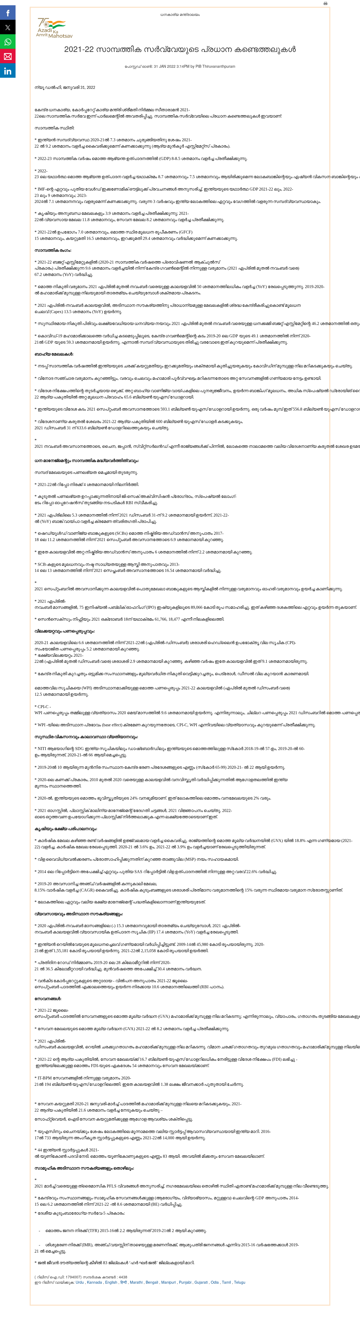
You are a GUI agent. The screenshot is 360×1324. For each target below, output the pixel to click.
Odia (215, 1282)
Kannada (95, 1282)
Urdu (80, 1282)
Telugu (239, 1282)
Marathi (137, 1282)
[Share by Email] (8, 56)
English (111, 1282)
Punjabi (185, 1282)
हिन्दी (124, 1282)
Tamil (227, 1282)
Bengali (152, 1282)
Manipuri (169, 1282)
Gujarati (201, 1282)
